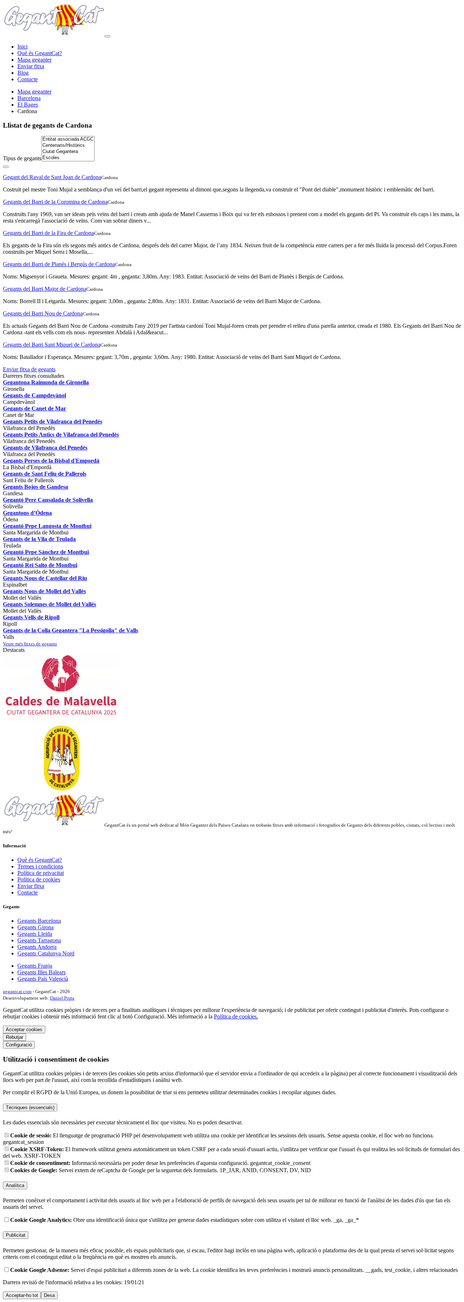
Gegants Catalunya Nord (45, 953)
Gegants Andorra (37, 947)
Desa (49, 1295)
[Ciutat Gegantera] (68, 152)
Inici (22, 47)
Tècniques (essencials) (30, 1107)
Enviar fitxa (30, 66)
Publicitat (15, 1235)
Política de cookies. (236, 1016)
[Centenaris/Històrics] (68, 145)
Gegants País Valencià (42, 979)
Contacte (27, 79)
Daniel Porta (62, 998)
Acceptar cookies (24, 1029)
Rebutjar (14, 1037)
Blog (23, 73)
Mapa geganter (34, 60)
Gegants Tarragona (39, 940)
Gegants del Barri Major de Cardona (44, 289)
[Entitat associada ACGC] (68, 139)
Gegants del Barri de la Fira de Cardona (48, 233)
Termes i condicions (40, 866)
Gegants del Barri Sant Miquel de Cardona (51, 345)
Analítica (15, 1185)
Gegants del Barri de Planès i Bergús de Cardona (59, 264)
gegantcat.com (17, 991)
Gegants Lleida (34, 934)
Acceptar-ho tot (22, 1295)
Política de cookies (38, 879)
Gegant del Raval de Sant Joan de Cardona (52, 177)
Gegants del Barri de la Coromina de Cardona (55, 202)
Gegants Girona (35, 927)
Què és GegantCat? (39, 53)
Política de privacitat (40, 873)
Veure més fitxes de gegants (30, 643)
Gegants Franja (34, 966)
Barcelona (29, 98)
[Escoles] (68, 158)
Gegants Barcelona (39, 921)
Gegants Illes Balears (41, 972)
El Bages (27, 105)
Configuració (19, 1044)
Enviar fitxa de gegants (29, 369)
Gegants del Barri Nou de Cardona (43, 313)
